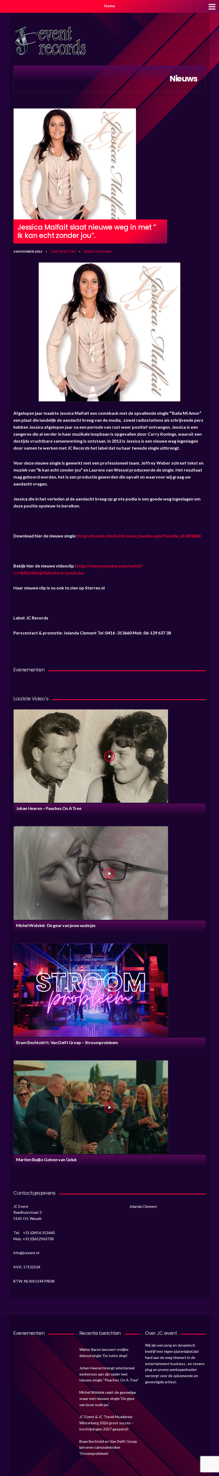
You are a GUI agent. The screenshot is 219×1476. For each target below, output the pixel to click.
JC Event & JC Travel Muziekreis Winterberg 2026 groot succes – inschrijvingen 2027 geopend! (106, 1422)
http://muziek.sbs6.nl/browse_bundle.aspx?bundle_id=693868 (139, 535)
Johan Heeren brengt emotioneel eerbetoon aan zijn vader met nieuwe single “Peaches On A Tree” (109, 1374)
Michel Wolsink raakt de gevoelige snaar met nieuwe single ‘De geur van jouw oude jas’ (107, 1398)
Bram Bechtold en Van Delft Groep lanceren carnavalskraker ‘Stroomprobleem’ (108, 1447)
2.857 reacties (63, 251)
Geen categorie (98, 251)
